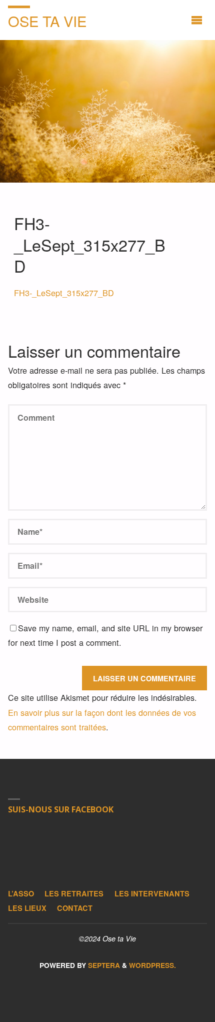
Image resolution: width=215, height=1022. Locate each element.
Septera (103, 965)
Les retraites (74, 893)
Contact (74, 908)
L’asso (21, 893)
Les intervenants (152, 893)
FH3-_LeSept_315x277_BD (64, 293)
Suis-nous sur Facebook (61, 809)
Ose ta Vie (47, 21)
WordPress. (152, 965)
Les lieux (27, 908)
